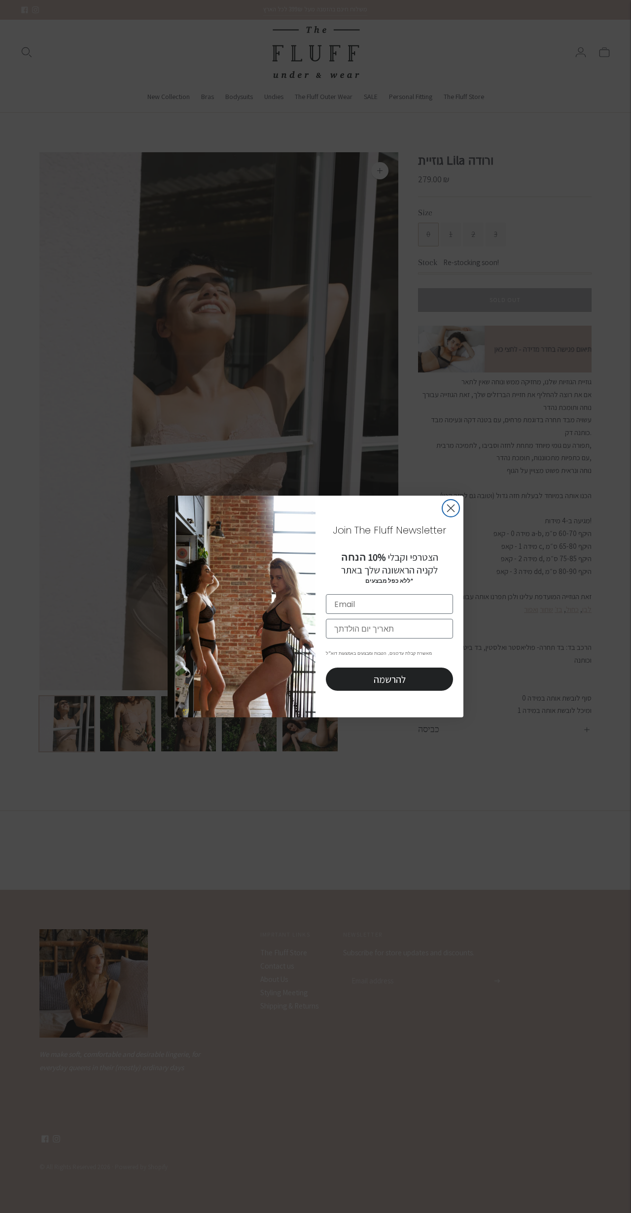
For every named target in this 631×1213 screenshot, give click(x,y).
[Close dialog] (450, 508)
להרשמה (390, 679)
